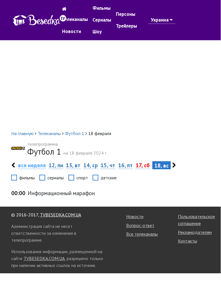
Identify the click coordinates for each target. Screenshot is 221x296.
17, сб (143, 165)
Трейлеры (126, 26)
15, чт (108, 165)
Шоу (97, 31)
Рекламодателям (195, 232)
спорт (82, 177)
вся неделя (32, 165)
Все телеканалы (142, 234)
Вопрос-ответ (140, 225)
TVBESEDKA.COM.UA (60, 215)
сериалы (55, 177)
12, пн (56, 165)
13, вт (73, 165)
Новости (71, 31)
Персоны (125, 14)
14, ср (90, 165)
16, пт (125, 165)
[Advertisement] (110, 85)
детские (109, 177)
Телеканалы (75, 19)
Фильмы (102, 8)
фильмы (27, 177)
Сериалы (102, 20)
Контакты (187, 241)
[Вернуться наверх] (210, 278)
